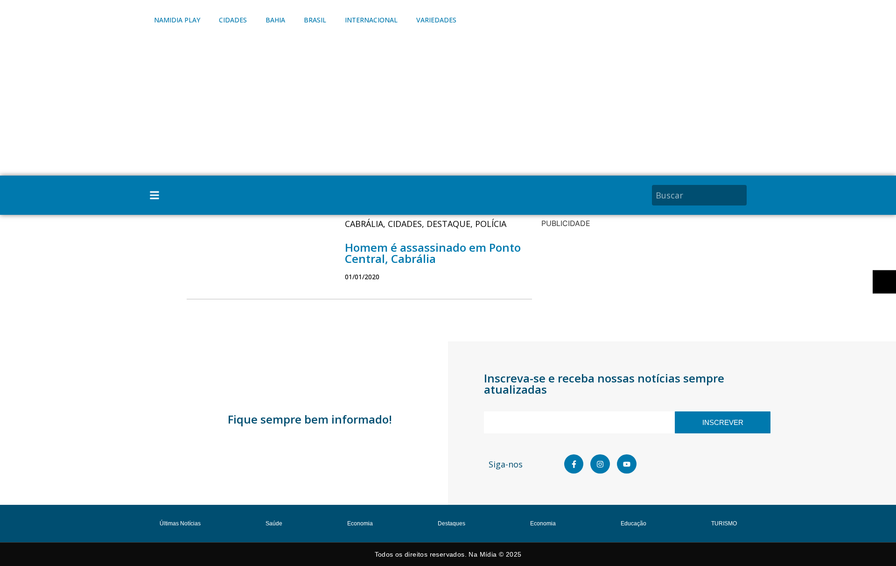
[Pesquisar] (741, 195)
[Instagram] (600, 464)
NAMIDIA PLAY (177, 19)
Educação (633, 523)
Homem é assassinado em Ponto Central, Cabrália (433, 253)
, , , (425, 223)
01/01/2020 (362, 276)
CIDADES (233, 19)
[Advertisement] (448, 105)
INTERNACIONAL (371, 19)
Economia (360, 523)
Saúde (274, 523)
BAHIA (275, 19)
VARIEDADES (436, 19)
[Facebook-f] (574, 464)
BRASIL (315, 19)
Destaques (451, 523)
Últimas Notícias (180, 523)
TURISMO (724, 523)
